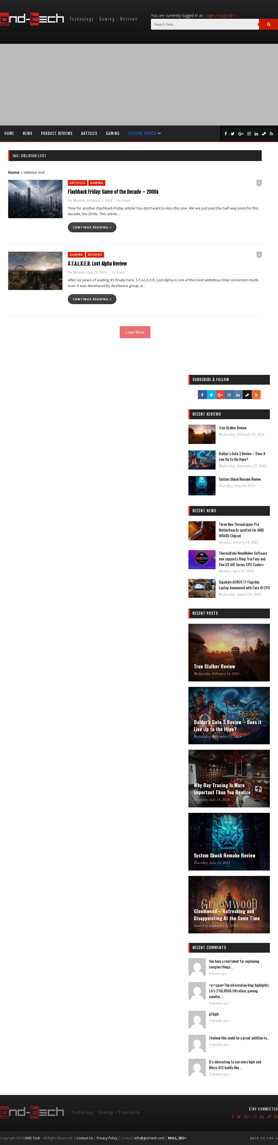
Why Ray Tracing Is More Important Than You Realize (222, 789)
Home (9, 133)
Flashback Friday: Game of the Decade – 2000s (113, 192)
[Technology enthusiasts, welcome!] (69, 24)
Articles (89, 133)
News (27, 133)
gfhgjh (214, 1014)
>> (144, 133)
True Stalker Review (233, 427)
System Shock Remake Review (240, 479)
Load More (135, 332)
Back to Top (262, 1138)
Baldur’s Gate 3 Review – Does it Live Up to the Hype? (242, 456)
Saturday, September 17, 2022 (216, 925)
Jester (126, 200)
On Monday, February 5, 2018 (90, 200)
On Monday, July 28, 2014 (87, 272)
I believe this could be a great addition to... (239, 1038)
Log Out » (227, 15)
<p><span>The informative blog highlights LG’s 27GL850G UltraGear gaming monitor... (239, 990)
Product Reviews (56, 133)
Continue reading (91, 227)
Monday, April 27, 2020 (236, 571)
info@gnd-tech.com (149, 1138)
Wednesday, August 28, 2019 (240, 594)
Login (209, 15)
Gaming (113, 133)
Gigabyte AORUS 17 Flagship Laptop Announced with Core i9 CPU (244, 584)
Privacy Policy (107, 1138)
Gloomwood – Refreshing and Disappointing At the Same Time (227, 915)
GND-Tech (32, 1138)
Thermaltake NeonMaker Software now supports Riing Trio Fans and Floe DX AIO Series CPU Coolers (243, 558)
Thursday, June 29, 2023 (237, 485)
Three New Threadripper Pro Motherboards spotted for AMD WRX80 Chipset (241, 529)
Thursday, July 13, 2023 (211, 799)
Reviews (95, 255)
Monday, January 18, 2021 (239, 542)
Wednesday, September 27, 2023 (242, 465)
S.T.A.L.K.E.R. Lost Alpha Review (97, 264)
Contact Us (84, 1138)
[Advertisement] (139, 85)
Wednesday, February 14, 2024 (241, 434)
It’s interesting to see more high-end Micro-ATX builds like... (235, 1064)
